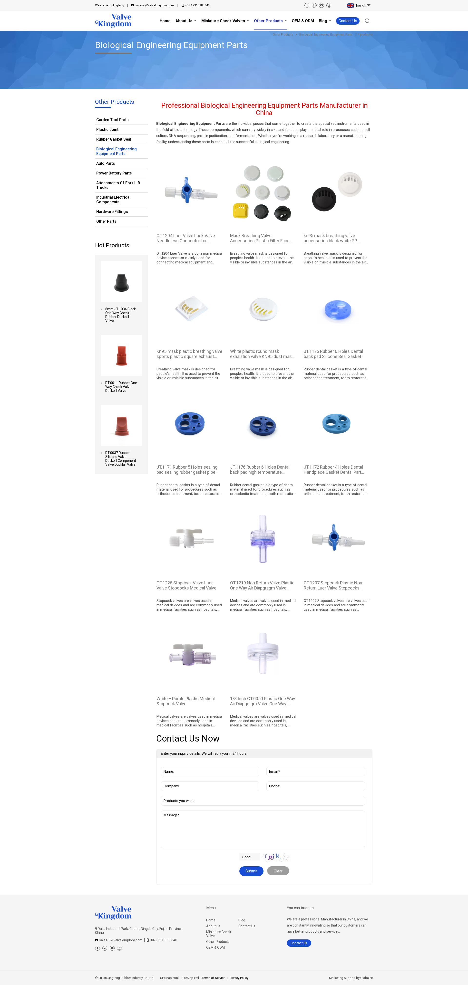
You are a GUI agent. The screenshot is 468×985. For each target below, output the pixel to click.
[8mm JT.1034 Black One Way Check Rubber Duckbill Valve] (121, 281)
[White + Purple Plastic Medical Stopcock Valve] (189, 654)
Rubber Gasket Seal (113, 139)
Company (170, 779)
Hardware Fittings (112, 211)
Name (167, 764)
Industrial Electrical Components (113, 199)
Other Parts (106, 221)
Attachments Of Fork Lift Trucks (118, 185)
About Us (213, 926)
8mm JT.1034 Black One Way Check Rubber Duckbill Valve (120, 315)
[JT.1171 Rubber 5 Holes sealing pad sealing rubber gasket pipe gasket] (189, 423)
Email (272, 764)
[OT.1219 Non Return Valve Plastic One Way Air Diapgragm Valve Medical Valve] (263, 539)
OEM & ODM (215, 947)
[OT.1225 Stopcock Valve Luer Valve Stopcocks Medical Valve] (189, 539)
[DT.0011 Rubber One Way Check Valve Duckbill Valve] (121, 355)
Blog (241, 920)
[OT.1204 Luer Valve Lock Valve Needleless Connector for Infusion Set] (189, 191)
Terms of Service (213, 978)
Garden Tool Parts (112, 119)
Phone (273, 779)
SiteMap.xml (190, 978)
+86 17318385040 (197, 5)
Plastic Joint (107, 129)
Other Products (218, 942)
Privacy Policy (239, 978)
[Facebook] (306, 5)
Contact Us (348, 21)
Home (210, 920)
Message (172, 813)
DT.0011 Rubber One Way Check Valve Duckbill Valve (121, 387)
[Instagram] (328, 5)
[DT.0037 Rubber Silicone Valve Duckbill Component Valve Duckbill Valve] (121, 425)
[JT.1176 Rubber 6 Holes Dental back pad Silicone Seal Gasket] (337, 307)
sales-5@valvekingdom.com (154, 5)
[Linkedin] (314, 5)
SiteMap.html (169, 978)
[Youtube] (321, 5)
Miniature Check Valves (218, 934)
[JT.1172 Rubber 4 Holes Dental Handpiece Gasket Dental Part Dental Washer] (337, 423)
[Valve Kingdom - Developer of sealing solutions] (113, 21)
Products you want (179, 793)
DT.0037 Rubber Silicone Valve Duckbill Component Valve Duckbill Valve (120, 458)
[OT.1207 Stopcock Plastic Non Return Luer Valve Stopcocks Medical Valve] (337, 539)
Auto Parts (105, 163)
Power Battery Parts (114, 173)
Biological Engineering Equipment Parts (116, 151)
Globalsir (366, 978)
